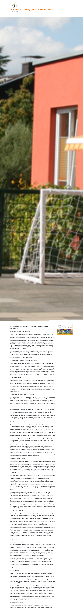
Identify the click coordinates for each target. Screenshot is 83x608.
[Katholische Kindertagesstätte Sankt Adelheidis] (32, 12)
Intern (66, 15)
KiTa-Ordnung (56, 15)
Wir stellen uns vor (27, 15)
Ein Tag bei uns (48, 15)
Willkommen (13, 15)
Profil (34, 15)
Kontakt (19, 15)
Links (62, 15)
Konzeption (40, 15)
